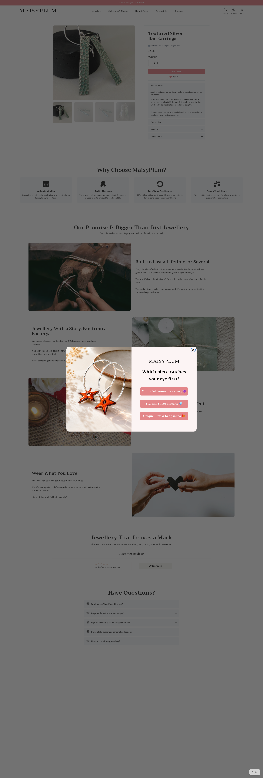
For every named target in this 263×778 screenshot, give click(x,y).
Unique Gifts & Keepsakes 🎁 (164, 416)
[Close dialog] (193, 350)
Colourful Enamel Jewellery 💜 (164, 391)
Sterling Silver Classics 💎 (164, 403)
